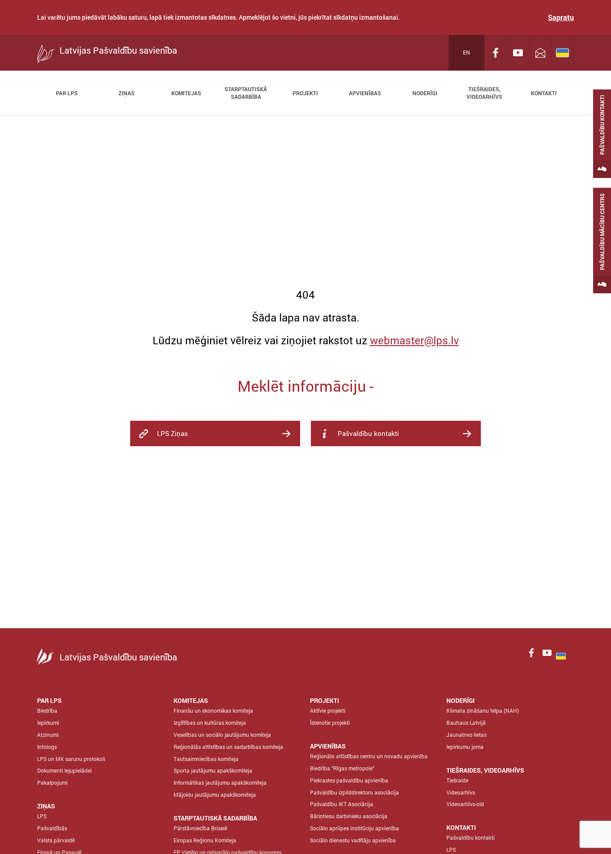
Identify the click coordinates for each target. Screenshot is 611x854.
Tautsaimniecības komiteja (206, 758)
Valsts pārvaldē (56, 840)
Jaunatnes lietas (466, 734)
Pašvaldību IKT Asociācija (341, 803)
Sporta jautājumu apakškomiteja (213, 770)
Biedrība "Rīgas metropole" (342, 768)
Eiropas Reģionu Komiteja (205, 840)
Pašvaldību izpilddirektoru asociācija (354, 792)
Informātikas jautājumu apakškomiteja (220, 782)
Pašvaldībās (52, 828)
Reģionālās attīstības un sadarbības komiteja (228, 746)
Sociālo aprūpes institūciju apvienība (354, 828)
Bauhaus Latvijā (466, 722)
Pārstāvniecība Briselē (200, 828)
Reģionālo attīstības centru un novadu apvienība (369, 756)
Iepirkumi (48, 722)
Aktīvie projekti (327, 710)
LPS (42, 816)
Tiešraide (457, 780)
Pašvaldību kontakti (470, 837)
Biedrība (47, 710)
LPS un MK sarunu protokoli (71, 758)
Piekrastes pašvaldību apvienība (349, 780)
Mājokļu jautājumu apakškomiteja (215, 794)
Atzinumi (48, 734)
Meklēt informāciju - (305, 386)
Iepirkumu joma (465, 746)
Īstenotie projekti (330, 722)
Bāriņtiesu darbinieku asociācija (348, 816)
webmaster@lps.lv (414, 340)
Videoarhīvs (460, 792)
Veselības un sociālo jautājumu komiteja (222, 734)
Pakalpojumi (52, 782)
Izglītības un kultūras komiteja (210, 722)
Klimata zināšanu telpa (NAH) (482, 710)
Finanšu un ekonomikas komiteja (213, 710)
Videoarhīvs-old (465, 803)
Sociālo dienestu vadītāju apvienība (353, 840)
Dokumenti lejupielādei (64, 770)
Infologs (47, 746)
